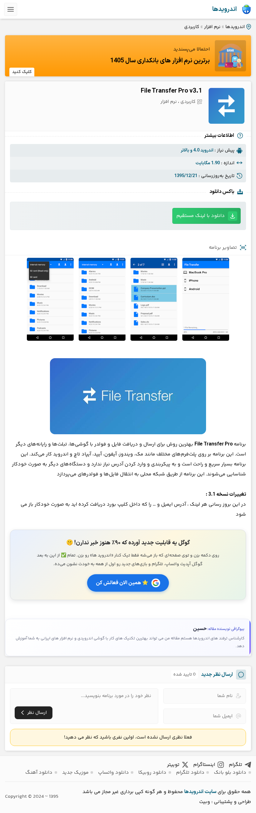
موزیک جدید (75, 773)
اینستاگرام (204, 765)
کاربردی (191, 27)
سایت (210, 792)
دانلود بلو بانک (230, 773)
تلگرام (235, 765)
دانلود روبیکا (152, 773)
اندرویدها (224, 9)
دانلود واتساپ (113, 773)
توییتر (173, 765)
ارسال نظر (37, 712)
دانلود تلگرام (190, 773)
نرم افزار (212, 27)
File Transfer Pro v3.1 (171, 91)
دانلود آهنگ (38, 773)
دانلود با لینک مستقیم (200, 216)
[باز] (10, 9)
